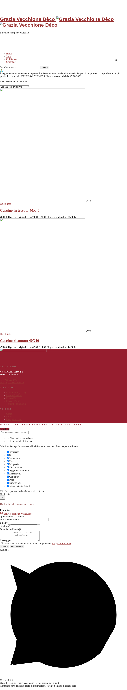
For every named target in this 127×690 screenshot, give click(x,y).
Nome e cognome (9, 519)
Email (4, 522)
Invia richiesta (17, 546)
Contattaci (11, 62)
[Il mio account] (116, 61)
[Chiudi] (2, 498)
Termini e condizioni (16, 403)
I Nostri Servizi (13, 398)
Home (9, 53)
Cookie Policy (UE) (16, 392)
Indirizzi (10, 416)
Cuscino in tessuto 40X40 (19, 210)
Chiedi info (5, 204)
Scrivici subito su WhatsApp (17, 513)
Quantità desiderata (9, 529)
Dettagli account (14, 419)
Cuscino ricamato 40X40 (19, 341)
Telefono (5, 526)
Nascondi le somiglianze (21, 438)
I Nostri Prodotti (14, 395)
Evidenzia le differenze (20, 441)
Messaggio (6, 540)
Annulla (4, 546)
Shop (8, 56)
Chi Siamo (11, 59)
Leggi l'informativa (61, 543)
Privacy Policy (13, 401)
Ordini (9, 413)
